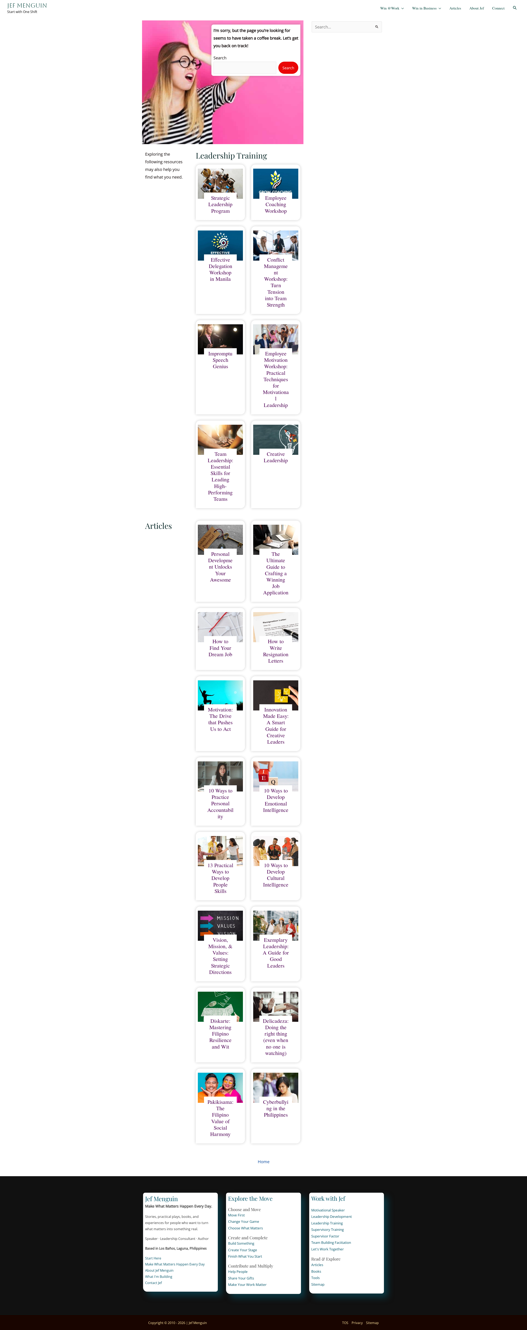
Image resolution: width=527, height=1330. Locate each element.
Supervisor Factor (325, 1236)
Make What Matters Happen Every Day (175, 1264)
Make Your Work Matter (247, 1284)
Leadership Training (327, 1223)
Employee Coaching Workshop (276, 204)
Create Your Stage (242, 1250)
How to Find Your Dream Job (220, 647)
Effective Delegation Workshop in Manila (220, 269)
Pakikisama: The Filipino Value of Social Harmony (220, 1118)
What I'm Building (158, 1276)
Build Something (241, 1243)
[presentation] (220, 184)
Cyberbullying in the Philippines (275, 1108)
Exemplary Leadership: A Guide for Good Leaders (276, 953)
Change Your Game (243, 1221)
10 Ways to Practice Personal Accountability (220, 803)
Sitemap (317, 1284)
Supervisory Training (327, 1229)
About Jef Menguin (159, 1270)
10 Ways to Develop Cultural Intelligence (275, 875)
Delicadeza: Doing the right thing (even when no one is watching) (276, 1037)
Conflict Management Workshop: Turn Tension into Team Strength (276, 282)
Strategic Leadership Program (220, 204)
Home (263, 1161)
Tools (315, 1277)
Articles (317, 1264)
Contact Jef (153, 1283)
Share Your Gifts (241, 1278)
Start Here (153, 1258)
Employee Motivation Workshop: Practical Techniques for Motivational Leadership (276, 379)
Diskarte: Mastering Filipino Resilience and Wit (220, 1034)
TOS (345, 1323)
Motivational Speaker (328, 1210)
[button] (514, 8)
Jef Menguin (27, 5)
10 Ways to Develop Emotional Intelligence (275, 800)
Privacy (357, 1323)
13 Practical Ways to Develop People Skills (220, 878)
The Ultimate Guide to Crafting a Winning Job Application (275, 573)
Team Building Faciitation (331, 1242)
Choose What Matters (245, 1228)
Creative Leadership (276, 457)
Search (219, 58)
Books (316, 1271)
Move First (236, 1215)
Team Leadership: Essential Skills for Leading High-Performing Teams (220, 476)
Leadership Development (331, 1216)
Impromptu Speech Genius (220, 360)
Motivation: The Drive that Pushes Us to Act (220, 719)
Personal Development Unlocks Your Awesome (220, 567)
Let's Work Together (327, 1249)
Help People (238, 1271)
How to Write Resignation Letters (275, 651)
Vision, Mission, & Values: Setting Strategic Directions (220, 956)
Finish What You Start (245, 1256)
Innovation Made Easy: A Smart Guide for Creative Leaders (276, 725)
